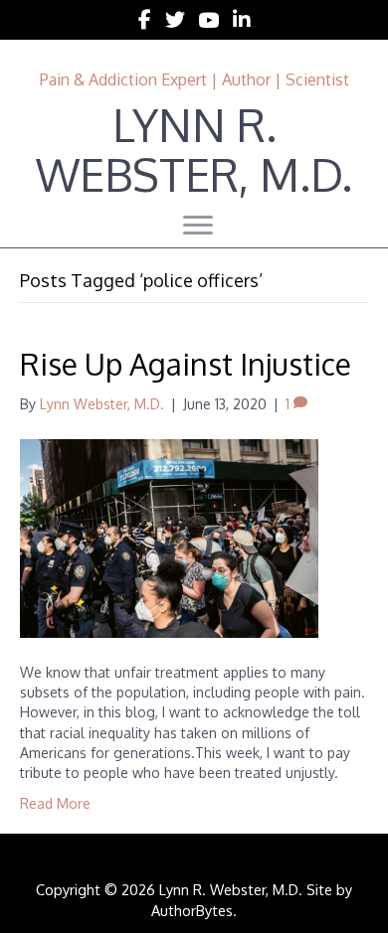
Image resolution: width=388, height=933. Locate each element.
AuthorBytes (192, 910)
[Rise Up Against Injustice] (169, 537)
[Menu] (198, 225)
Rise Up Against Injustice (185, 364)
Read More (55, 803)
